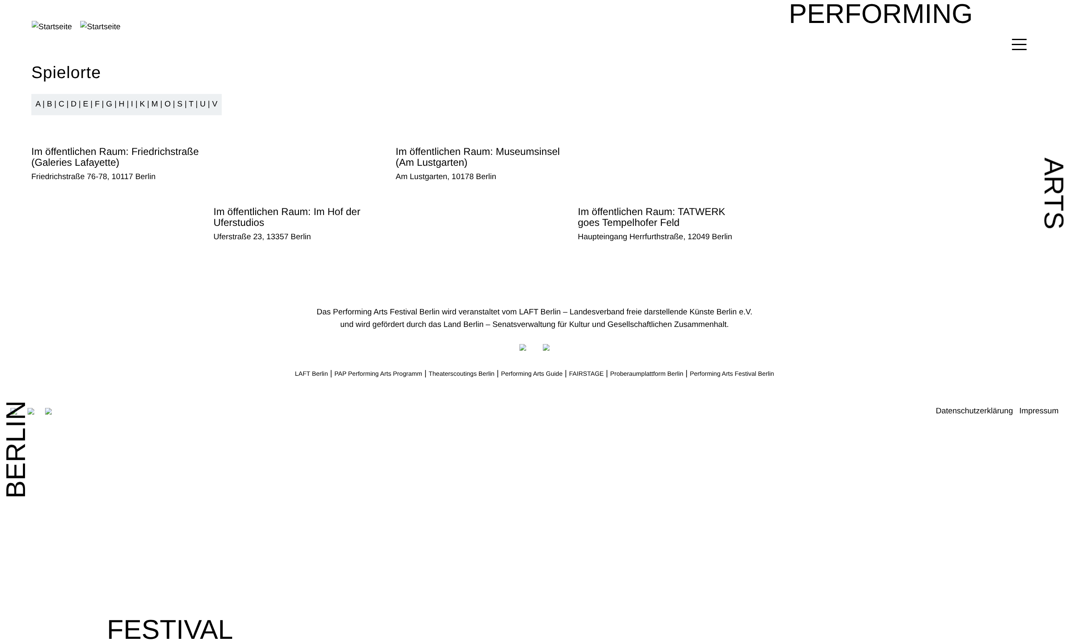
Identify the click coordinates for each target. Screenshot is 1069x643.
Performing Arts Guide (532, 373)
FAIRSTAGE (586, 373)
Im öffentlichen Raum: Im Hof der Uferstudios (286, 217)
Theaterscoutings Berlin (462, 373)
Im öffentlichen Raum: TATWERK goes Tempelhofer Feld (651, 217)
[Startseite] (146, 27)
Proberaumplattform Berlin (646, 373)
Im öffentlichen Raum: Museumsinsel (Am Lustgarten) (478, 157)
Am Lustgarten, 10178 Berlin (446, 176)
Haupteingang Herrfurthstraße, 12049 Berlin (655, 237)
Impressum (1039, 411)
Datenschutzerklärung (974, 411)
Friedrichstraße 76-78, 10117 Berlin (93, 176)
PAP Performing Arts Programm (378, 373)
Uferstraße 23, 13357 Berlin (262, 237)
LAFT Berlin (311, 373)
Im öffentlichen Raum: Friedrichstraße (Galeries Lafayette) (115, 157)
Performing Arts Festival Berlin (732, 373)
